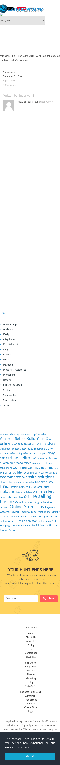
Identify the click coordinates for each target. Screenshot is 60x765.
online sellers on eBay (11, 497)
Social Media (40, 525)
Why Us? (31, 641)
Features (30, 671)
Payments (8, 365)
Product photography (49, 512)
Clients (31, 649)
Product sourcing (29, 517)
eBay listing (16, 453)
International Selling (39, 487)
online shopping (29, 502)
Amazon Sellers (13, 439)
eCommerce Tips (25, 468)
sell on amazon (28, 521)
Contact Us (31, 653)
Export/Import (10, 344)
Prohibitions (31, 700)
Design (6, 334)
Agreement (30, 696)
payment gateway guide (24, 512)
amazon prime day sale (12, 434)
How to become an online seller (17, 482)
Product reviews (10, 516)
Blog (31, 682)
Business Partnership (31, 692)
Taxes (6, 405)
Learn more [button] (23, 747)
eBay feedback (36, 448)
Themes (31, 674)
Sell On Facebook (12, 385)
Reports (7, 380)
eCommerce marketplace (15, 463)
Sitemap (31, 704)
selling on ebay (9, 521)
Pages (6, 360)
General (7, 355)
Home (31, 634)
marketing (7, 491)
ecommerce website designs (40, 472)
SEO (54, 521)
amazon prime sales (35, 434)
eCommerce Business (46, 458)
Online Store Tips (27, 507)
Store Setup (9, 400)
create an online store (38, 444)
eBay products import (35, 453)
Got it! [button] (30, 756)
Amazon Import (11, 324)
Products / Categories (14, 370)
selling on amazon (48, 517)
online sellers (43, 491)
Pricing (31, 645)
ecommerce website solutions (27, 477)
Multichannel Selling (23, 492)
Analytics (8, 329)
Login (31, 711)
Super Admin (9, 81)
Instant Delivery (19, 487)
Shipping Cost (10, 395)
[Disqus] (30, 167)
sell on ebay (44, 521)
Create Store (31, 707)
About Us (31, 637)
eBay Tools (30, 667)
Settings (7, 390)
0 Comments (9, 85)
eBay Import (9, 339)
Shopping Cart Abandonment (15, 526)
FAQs (6, 350)
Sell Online (30, 663)
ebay (24, 449)
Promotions (9, 375)
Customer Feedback (10, 449)
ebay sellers (20, 457)
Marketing (31, 678)
